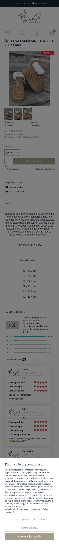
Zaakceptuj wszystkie (29, 536)
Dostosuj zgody (29, 527)
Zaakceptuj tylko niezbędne (29, 519)
